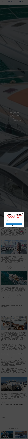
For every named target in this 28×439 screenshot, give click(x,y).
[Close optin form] (22, 213)
